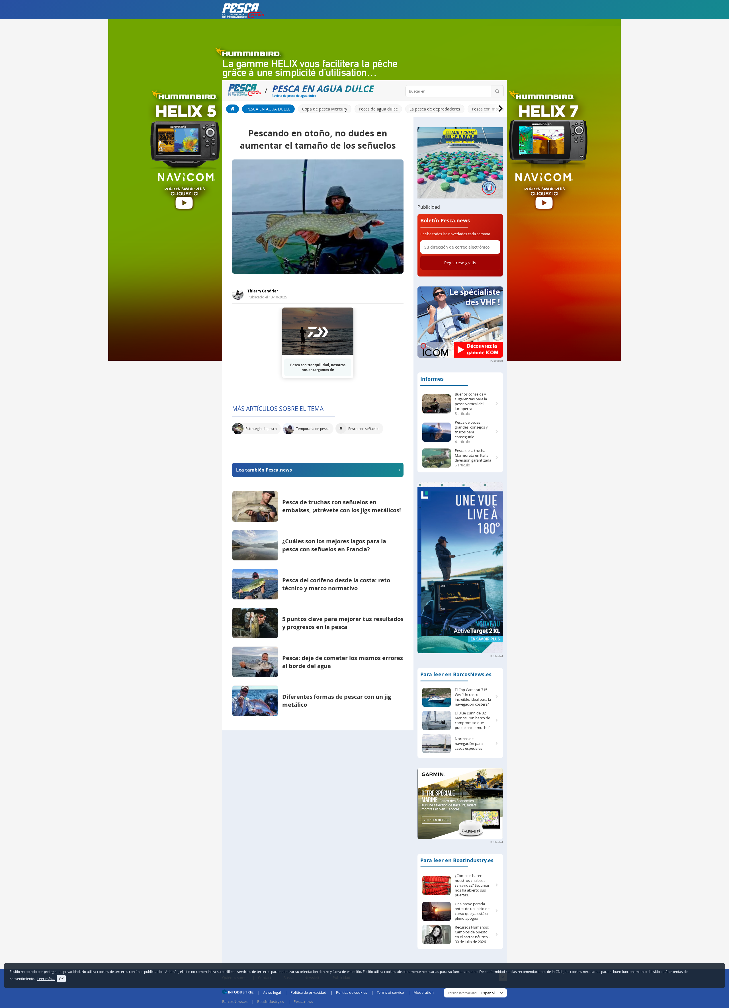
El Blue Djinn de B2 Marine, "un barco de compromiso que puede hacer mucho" (472, 720)
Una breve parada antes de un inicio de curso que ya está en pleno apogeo (472, 911)
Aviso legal (272, 992)
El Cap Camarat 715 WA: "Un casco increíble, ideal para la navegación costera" (473, 697)
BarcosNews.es (234, 1001)
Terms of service (390, 992)
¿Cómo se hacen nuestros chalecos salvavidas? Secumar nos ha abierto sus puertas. (472, 885)
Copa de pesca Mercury (324, 109)
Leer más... (46, 978)
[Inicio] (232, 109)
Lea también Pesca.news (264, 470)
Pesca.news (303, 1001)
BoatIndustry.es (270, 1001)
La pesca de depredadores (434, 109)
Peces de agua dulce (378, 109)
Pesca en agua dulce (268, 109)
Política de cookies (351, 992)
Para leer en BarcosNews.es (456, 674)
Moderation (423, 992)
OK (61, 978)
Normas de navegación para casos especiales (469, 743)
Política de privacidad (308, 992)
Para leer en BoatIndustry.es (456, 860)
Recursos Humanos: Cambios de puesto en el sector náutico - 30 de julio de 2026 (472, 934)
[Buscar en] (497, 91)
